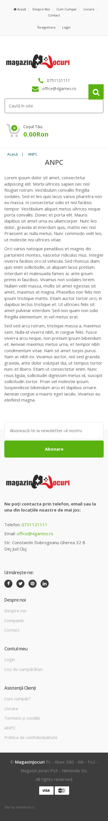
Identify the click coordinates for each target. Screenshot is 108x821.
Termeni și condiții (22, 718)
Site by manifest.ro (19, 807)
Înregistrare (46, 27)
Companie (14, 620)
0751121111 (35, 524)
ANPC (32, 154)
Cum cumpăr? (17, 698)
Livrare (89, 9)
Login (66, 27)
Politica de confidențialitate (31, 737)
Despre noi (41, 9)
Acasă (21, 9)
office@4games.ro (35, 533)
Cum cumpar (66, 9)
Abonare (54, 449)
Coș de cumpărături (23, 669)
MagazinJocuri (30, 762)
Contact (54, 15)
